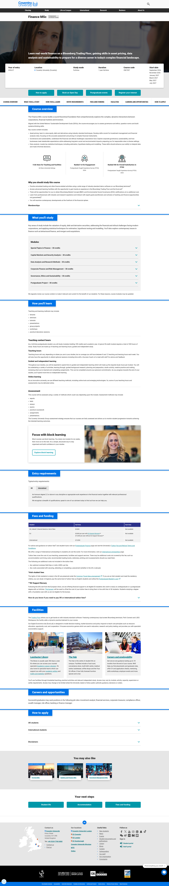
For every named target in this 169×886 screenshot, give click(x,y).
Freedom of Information (79, 884)
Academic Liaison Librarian (46, 666)
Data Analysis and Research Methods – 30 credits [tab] (50, 262)
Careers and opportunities (136, 102)
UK (32, 488)
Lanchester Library (39, 657)
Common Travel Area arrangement (88, 576)
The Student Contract (47, 884)
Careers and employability (119, 657)
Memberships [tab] (34, 205)
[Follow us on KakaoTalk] (137, 835)
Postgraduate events (99, 93)
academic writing (51, 671)
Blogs (101, 846)
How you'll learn (53, 102)
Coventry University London (82, 831)
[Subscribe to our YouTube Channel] (129, 832)
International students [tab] (37, 730)
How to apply (41, 93)
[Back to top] (84, 822)
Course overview (10, 102)
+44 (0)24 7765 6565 (55, 841)
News (101, 834)
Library (101, 844)
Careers (102, 849)
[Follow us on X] (125, 831)
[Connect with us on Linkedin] (137, 832)
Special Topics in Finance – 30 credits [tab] (45, 248)
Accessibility (57, 884)
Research (103, 10)
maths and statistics (37, 674)
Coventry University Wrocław (81, 844)
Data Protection (123, 884)
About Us (141, 10)
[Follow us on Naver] (133, 835)
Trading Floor (35, 618)
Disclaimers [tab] (33, 742)
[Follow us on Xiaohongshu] (129, 835)
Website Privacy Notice (112, 884)
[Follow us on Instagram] (133, 832)
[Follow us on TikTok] (145, 831)
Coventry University (53, 831)
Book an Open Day (70, 93)
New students (104, 831)
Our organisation (105, 857)
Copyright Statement (67, 884)
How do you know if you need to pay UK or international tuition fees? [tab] (57, 598)
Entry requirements (75, 102)
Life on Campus (65, 10)
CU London (76, 838)
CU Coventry (76, 834)
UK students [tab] (33, 723)
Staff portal (127, 847)
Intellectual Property (92, 884)
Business (122, 10)
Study (47, 10)
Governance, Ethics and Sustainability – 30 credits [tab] (50, 276)
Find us (49, 847)
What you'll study (31, 102)
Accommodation (84, 805)
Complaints (103, 859)
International (84, 10)
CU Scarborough (78, 841)
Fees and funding (97, 102)
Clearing (28, 10)
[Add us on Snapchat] (141, 832)
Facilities (115, 102)
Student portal (128, 843)
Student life (46, 805)
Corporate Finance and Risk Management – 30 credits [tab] (52, 269)
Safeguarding (104, 851)
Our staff (102, 854)
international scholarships (111, 552)
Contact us (50, 845)
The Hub (73, 657)
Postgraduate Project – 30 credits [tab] (44, 283)
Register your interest (128, 93)
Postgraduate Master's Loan (108, 579)
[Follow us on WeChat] (121, 835)
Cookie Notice (101, 884)
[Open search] (149, 4)
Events (101, 836)
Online (73, 851)
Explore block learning (43, 452)
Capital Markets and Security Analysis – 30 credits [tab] (51, 255)
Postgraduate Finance (82, 546)
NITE (72, 848)
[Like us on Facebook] (121, 832)
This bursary (49, 589)
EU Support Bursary (94, 533)
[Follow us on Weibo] (125, 835)
